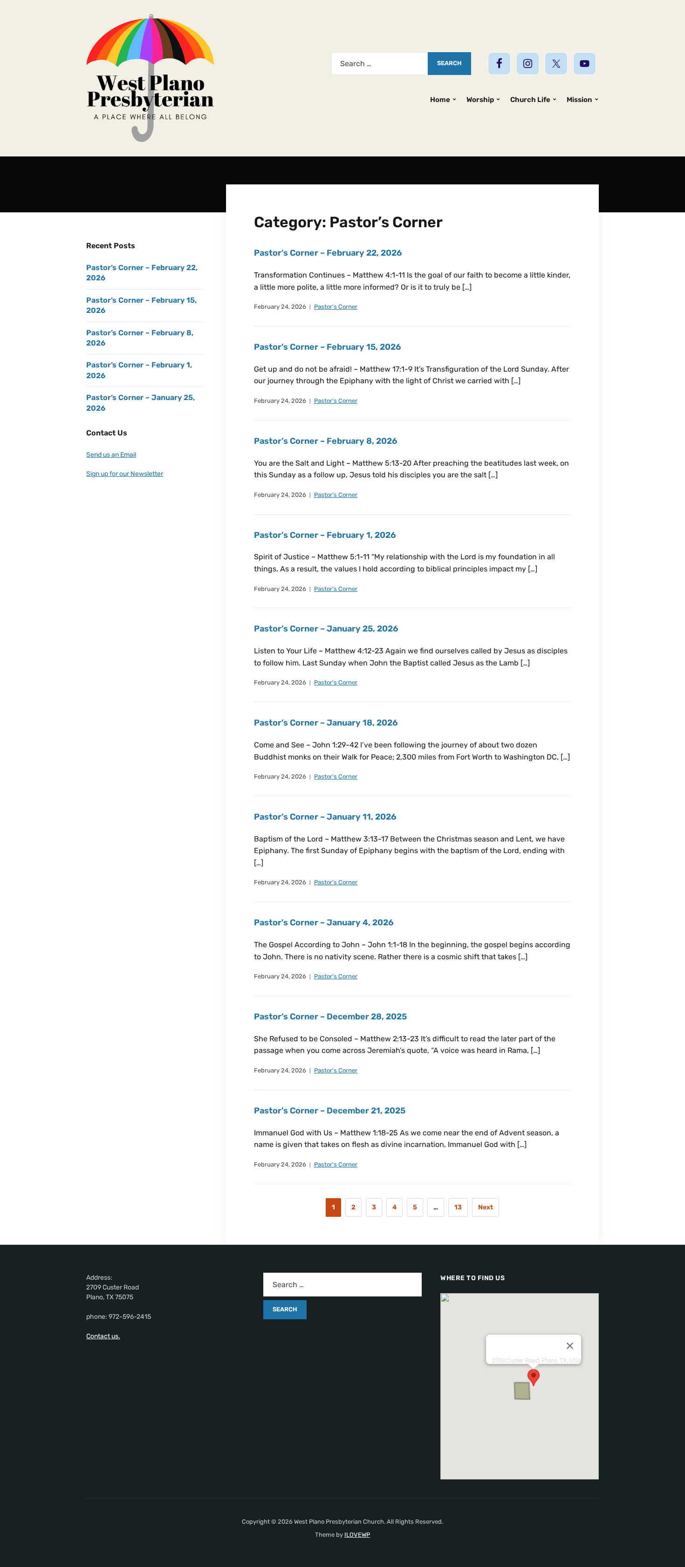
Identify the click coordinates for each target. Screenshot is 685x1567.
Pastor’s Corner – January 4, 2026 (323, 922)
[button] (533, 1377)
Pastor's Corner (335, 306)
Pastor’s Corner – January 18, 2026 (325, 723)
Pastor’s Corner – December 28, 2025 (330, 1016)
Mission (579, 99)
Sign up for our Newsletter (124, 474)
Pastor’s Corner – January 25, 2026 (326, 629)
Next (485, 1207)
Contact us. (103, 1336)
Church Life (530, 99)
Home (440, 99)
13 (458, 1207)
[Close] (570, 1346)
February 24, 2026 (280, 306)
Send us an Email (111, 455)
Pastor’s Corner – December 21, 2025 (329, 1111)
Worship (480, 99)
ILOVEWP (357, 1534)
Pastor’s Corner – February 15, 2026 (327, 347)
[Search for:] (379, 63)
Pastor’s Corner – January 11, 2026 (325, 817)
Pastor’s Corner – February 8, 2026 (325, 441)
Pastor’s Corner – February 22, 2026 (328, 253)
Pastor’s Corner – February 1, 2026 (325, 535)
